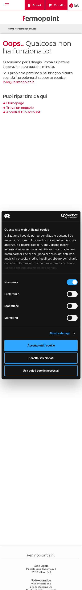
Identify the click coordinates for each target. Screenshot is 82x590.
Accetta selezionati (41, 358)
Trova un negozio (20, 108)
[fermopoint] (41, 19)
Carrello (58, 5)
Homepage (15, 103)
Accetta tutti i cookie (41, 345)
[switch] (72, 294)
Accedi (37, 5)
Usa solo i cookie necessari (41, 370)
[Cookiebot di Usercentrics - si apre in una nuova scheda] (61, 216)
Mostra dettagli (60, 333)
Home (11, 28)
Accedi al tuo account (23, 112)
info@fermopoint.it (18, 82)
